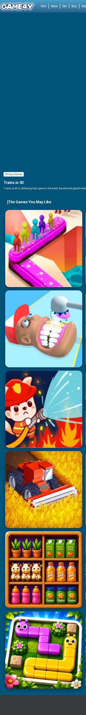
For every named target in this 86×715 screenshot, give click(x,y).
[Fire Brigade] (43, 409)
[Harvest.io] (43, 489)
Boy (74, 6)
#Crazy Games (13, 174)
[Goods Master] (43, 569)
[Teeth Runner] (43, 328)
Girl (64, 6)
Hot (43, 6)
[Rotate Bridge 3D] (43, 248)
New (54, 6)
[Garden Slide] (43, 650)
